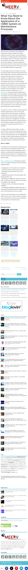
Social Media (7, 470)
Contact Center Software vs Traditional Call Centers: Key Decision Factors (13, 239)
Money (22, 467)
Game (24, 461)
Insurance (13, 465)
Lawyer (24, 465)
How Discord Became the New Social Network (14, 402)
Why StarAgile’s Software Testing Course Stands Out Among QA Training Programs (5, 239)
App (5, 457)
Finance (17, 461)
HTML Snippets (8, 565)
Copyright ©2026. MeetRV (6, 562)
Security (9, 468)
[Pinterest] (16, 568)
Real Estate (4, 468)
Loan (9, 466)
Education (23, 459)
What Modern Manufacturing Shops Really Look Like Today (15, 448)
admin (3, 31)
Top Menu (6, 1)
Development (18, 459)
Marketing (13, 467)
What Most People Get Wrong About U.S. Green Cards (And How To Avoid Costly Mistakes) (5, 255)
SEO (12, 468)
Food (21, 461)
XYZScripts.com (19, 565)
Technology (5, 472)
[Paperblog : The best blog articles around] (14, 527)
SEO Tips (16, 468)
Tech (17, 470)
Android (2, 457)
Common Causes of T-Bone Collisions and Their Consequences (15, 425)
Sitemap (14, 564)
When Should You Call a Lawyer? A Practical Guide (15, 371)
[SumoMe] (26, 568)
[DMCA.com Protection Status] (6, 527)
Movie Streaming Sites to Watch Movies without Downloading (14, 297)
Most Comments (5, 286)
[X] (11, 568)
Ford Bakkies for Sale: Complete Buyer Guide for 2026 (14, 413)
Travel (12, 472)
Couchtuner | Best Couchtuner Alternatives (10, 295)
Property (25, 466)
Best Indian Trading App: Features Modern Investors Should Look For (15, 348)
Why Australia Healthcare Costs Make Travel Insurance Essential (16, 336)
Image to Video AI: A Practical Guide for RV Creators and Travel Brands (15, 389)
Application (10, 457)
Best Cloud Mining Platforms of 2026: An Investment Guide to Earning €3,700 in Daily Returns (16, 325)
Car (2, 459)
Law (21, 465)
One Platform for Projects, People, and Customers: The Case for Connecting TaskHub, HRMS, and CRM (13, 224)
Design (13, 459)
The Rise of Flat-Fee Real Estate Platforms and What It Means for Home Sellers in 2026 (16, 383)
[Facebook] (6, 568)
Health (11, 462)
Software (10, 203)
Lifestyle (4, 466)
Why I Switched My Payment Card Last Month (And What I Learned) (14, 354)
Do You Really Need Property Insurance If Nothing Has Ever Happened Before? (15, 360)
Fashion (10, 461)
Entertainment (4, 461)
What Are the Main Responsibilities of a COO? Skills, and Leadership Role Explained (5, 223)
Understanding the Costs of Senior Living (15, 330)
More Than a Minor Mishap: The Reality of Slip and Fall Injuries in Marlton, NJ (15, 442)
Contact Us (10, 564)
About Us (5, 564)
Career (4, 459)
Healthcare (16, 463)
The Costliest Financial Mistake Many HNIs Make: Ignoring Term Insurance (15, 342)
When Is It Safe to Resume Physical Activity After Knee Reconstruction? (15, 365)
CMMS (7, 203)
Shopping (20, 468)
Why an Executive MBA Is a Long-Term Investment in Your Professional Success (15, 431)
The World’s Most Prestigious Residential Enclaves (15, 318)
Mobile (18, 466)
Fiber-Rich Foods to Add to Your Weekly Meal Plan (15, 377)
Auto (15, 457)
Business (3, 203)
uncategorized (17, 31)
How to (8, 465)
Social (3, 279)
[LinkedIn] (21, 568)
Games (2, 463)
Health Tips (22, 463)
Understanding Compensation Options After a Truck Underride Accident (14, 437)
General (6, 463)
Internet (18, 465)
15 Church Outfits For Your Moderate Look (10, 291)
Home (3, 464)
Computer (9, 459)
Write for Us (19, 564)
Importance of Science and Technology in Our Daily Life (13, 289)
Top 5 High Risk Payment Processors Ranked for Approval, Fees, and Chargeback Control (16, 395)
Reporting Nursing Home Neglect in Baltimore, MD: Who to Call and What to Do (16, 419)
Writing (16, 472)
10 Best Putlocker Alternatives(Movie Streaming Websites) (13, 293)
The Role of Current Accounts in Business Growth (13, 254)
